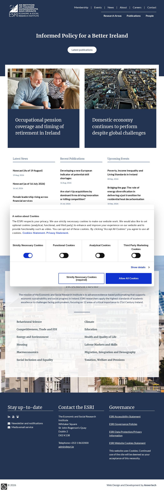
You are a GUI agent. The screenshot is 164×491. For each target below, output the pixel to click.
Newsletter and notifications (27, 423)
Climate (89, 321)
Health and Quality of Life (100, 336)
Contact (151, 7)
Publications (134, 15)
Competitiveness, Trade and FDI (37, 329)
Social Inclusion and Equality (35, 359)
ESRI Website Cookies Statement (127, 443)
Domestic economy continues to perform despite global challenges (119, 126)
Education (91, 329)
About (123, 7)
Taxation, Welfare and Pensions (105, 359)
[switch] (64, 255)
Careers (137, 7)
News (111, 7)
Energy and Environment (33, 336)
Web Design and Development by (131, 485)
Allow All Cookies (129, 278)
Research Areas (113, 15)
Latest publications (82, 49)
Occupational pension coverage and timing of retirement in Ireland (39, 126)
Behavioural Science (29, 321)
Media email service (22, 427)
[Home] (24, 16)
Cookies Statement (34, 233)
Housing (22, 344)
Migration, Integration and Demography (110, 352)
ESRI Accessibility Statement (125, 416)
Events (98, 7)
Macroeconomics (27, 352)
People (150, 15)
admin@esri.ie (66, 446)
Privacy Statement (57, 233)
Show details (138, 267)
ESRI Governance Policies (123, 424)
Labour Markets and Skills (101, 344)
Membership (81, 7)
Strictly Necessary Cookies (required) (81, 278)
